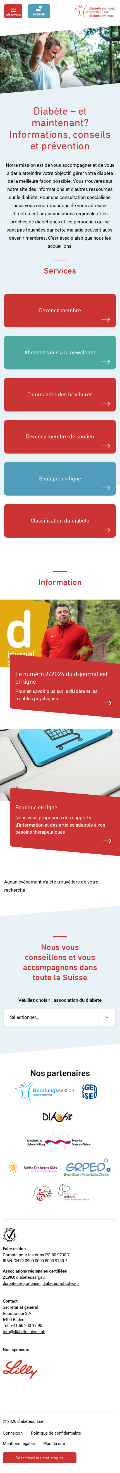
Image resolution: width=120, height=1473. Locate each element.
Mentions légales (19, 1443)
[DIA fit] (59, 1117)
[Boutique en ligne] (60, 764)
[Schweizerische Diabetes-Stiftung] (58, 1142)
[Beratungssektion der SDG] (44, 1092)
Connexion (13, 1433)
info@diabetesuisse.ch (24, 1331)
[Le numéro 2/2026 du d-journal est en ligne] (60, 633)
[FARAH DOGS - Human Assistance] (42, 1193)
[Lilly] (20, 1369)
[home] (95, 11)
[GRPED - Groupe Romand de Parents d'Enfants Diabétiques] (87, 1167)
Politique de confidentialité (56, 1433)
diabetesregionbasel (21, 1283)
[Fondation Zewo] (9, 1235)
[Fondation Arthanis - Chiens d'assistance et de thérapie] (74, 1193)
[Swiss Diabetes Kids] (32, 1167)
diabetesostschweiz (61, 1283)
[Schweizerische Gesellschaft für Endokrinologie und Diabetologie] (89, 1092)
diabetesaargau (30, 1277)
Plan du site (54, 1443)
